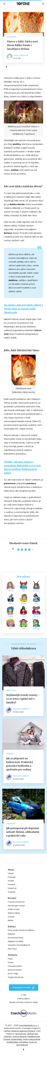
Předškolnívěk (33, 1036)
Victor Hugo (13, 973)
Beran (36, 616)
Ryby (10, 603)
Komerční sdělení (21, 709)
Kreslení (11, 884)
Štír (36, 603)
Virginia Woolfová (15, 977)
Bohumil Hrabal (14, 970)
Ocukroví (33, 1042)
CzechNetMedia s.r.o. (28, 1025)
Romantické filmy (15, 937)
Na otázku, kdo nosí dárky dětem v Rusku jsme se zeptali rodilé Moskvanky (23, 309)
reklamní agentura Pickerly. (23, 1031)
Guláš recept (14, 909)
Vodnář (10, 616)
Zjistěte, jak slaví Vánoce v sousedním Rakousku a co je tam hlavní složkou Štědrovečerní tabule (22, 467)
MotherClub (32, 1033)
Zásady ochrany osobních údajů (23, 1002)
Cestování (11, 36)
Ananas (11, 916)
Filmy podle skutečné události (21, 930)
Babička (11, 934)
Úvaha (10, 962)
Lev (10, 629)
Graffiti (11, 880)
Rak (23, 629)
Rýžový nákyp (14, 913)
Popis (10, 958)
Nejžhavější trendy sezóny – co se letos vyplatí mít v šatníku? (23, 699)
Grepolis (11, 892)
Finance (9, 753)
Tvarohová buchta (16, 902)
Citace (11, 873)
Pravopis (12, 877)
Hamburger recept (16, 905)
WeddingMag (12, 1042)
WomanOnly (20, 1033)
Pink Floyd (12, 948)
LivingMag (23, 1042)
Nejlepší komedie (15, 941)
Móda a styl (11, 690)
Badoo (10, 920)
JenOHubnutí (22, 1045)
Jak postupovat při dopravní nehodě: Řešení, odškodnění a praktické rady (22, 832)
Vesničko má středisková (19, 945)
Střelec (23, 603)
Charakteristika (15, 966)
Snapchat (12, 888)
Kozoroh (36, 591)
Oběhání (8, 1036)
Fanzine (6, 1039)
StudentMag (16, 1039)
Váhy (24, 616)
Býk (23, 591)
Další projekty (23, 998)
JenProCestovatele (31, 1039)
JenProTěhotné (19, 1036)
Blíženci (36, 629)
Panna (10, 591)
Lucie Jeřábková (21, 55)
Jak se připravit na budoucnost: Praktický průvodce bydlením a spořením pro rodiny (19, 764)
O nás (23, 995)
